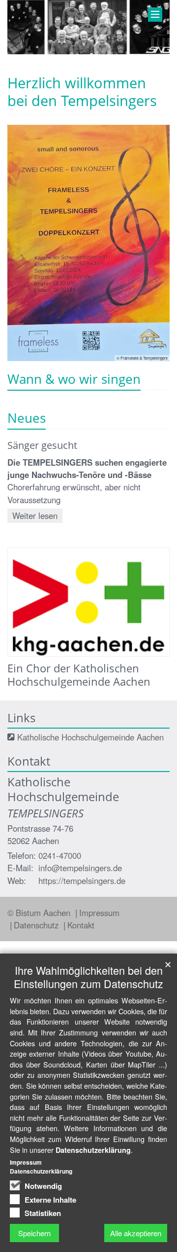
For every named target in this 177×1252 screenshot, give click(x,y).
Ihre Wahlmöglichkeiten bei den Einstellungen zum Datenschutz (88, 976)
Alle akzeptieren (135, 1233)
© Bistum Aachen (40, 913)
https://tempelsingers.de (81, 880)
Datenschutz (37, 925)
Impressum (99, 913)
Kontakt (80, 925)
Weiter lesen (35, 515)
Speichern (34, 1233)
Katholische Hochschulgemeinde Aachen (90, 737)
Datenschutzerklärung (93, 1150)
